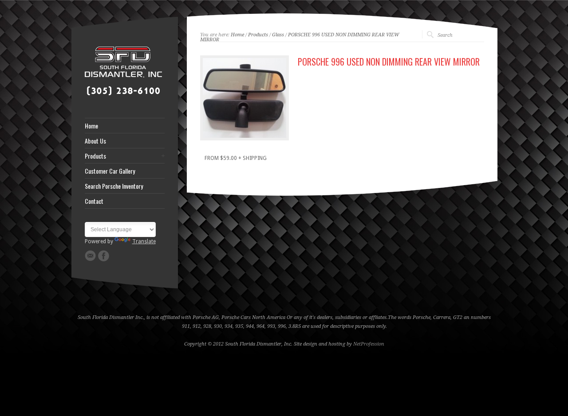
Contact (94, 201)
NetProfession (368, 344)
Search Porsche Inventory (114, 186)
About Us (95, 141)
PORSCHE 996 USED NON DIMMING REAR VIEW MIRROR (299, 37)
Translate (144, 241)
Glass (278, 35)
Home (91, 126)
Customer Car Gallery (110, 171)
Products (95, 156)
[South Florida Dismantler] (123, 96)
